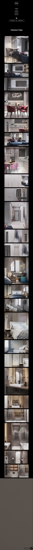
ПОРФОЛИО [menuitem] (16, 11)
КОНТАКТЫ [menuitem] (16, 14)
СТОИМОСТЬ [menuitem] (16, 13)
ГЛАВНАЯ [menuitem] (16, 8)
